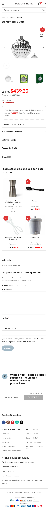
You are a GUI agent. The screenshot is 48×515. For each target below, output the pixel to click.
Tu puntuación (8, 285)
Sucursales (6, 442)
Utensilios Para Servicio (15, 244)
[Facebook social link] (4, 422)
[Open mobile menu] (3, 3)
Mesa (19, 17)
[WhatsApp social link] (17, 422)
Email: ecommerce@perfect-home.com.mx (18, 462)
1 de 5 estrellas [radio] (18, 285)
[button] (4, 48)
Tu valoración (7, 289)
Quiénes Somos (32, 434)
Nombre (5, 318)
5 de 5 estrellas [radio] (25, 285)
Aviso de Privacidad (33, 442)
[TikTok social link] (21, 422)
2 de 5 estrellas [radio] (20, 285)
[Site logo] (24, 3)
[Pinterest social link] (12, 422)
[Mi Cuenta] (44, 3)
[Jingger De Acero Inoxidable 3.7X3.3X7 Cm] (13, 188)
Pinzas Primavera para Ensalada (13, 238)
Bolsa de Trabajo (32, 438)
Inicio (4, 17)
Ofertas (12, 17)
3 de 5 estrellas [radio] (21, 285)
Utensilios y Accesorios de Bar (13, 207)
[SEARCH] (43, 9)
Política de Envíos (8, 446)
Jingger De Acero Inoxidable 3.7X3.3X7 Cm (13, 203)
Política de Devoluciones (11, 451)
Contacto (5, 434)
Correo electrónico (10, 328)
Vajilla (37, 206)
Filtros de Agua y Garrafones (34, 244)
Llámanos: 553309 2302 (11, 467)
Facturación (6, 438)
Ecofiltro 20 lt (35, 237)
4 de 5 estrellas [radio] (23, 285)
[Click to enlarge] (6, 66)
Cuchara (35, 201)
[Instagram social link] (8, 422)
